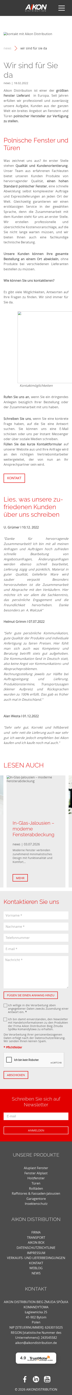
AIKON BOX (36, 1242)
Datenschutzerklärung (50, 1038)
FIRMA (36, 1232)
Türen (36, 1183)
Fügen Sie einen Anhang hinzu (30, 995)
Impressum (36, 1253)
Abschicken (16, 1075)
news (7, 48)
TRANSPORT (36, 1237)
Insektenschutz (36, 1203)
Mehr (20, 878)
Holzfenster (36, 1178)
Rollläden (36, 1188)
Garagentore (36, 1198)
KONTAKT (36, 1263)
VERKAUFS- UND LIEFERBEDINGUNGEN (36, 1258)
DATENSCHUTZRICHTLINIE (36, 1247)
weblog (36, 1268)
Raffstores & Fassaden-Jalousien (36, 1193)
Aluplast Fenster (36, 1168)
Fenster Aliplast (36, 1173)
